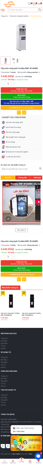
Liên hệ (3, 348)
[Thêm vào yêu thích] (19, 112)
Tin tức (3, 346)
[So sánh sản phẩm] (39, 4)
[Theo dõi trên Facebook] (3, 446)
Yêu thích (38, 463)
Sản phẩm (4, 343)
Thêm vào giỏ (21, 90)
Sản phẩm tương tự (10, 287)
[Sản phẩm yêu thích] (29, 4)
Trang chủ (4, 338)
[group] (21, 37)
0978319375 (16, 108)
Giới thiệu (4, 341)
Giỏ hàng (21, 461)
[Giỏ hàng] (34, 4)
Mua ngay (21, 96)
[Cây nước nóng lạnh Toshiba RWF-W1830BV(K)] (11, 301)
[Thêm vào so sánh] (24, 112)
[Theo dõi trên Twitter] (8, 446)
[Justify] (39, 10)
